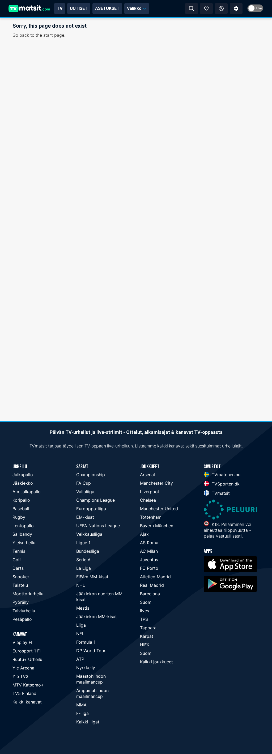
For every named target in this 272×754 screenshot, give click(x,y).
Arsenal (147, 474)
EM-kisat (85, 517)
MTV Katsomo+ (28, 685)
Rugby (18, 517)
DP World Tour (90, 650)
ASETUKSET (107, 8)
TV (59, 8)
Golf (16, 559)
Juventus (149, 559)
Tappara (148, 627)
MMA (81, 704)
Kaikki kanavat (27, 702)
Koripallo (21, 500)
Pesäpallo (22, 619)
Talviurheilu (23, 610)
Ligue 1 (83, 542)
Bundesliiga (87, 551)
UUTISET (79, 8)
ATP (80, 659)
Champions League (95, 500)
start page (53, 35)
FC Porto (149, 568)
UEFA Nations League (98, 525)
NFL (80, 633)
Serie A (83, 559)
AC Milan (149, 551)
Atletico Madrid (155, 576)
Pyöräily (20, 602)
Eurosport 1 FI (26, 651)
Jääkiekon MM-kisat (96, 616)
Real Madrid (152, 585)
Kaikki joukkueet (156, 661)
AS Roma (149, 542)
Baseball (20, 508)
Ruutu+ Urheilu (27, 659)
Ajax (144, 534)
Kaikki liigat (87, 721)
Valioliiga (85, 491)
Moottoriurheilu (27, 593)
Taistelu (20, 585)
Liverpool (149, 491)
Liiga (81, 625)
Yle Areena (23, 668)
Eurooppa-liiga (91, 508)
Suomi (146, 602)
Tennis (18, 551)
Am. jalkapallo (26, 491)
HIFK (144, 644)
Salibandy (22, 534)
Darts (18, 568)
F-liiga (82, 713)
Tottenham (151, 517)
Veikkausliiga (89, 534)
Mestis (82, 608)
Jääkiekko (22, 483)
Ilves (144, 610)
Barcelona (150, 593)
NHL (80, 585)
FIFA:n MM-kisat (92, 576)
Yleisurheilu (23, 542)
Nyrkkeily (85, 667)
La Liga (83, 568)
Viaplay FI (22, 642)
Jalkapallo (22, 474)
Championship (90, 474)
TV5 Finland (24, 693)
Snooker (20, 576)
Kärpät (146, 636)
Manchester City (156, 483)
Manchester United (159, 508)
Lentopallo (23, 525)
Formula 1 (85, 642)
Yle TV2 (20, 676)
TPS (144, 619)
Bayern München (156, 525)
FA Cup (83, 483)
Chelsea (148, 500)
